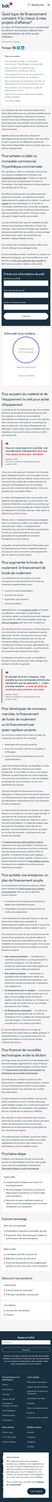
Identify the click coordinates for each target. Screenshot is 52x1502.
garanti (5, 203)
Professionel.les (8, 1415)
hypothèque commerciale (14, 178)
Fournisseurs (7, 1420)
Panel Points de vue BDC (37, 1418)
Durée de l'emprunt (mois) (15, 302)
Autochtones (7, 1389)
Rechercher (37, 4)
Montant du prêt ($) (12, 278)
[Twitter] (18, 47)
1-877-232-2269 (9, 1437)
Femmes (5, 1394)
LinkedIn (30, 1432)
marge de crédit (29, 610)
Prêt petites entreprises (37, 1382)
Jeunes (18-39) (8, 1399)
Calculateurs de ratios (36, 1398)
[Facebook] (14, 47)
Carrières (31, 1413)
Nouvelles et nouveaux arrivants (10, 1404)
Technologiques (8, 1411)
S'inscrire (26, 1350)
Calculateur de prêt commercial (21, 1254)
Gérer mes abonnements (37, 1408)
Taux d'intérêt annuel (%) (14, 290)
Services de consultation (18, 1310)
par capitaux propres (39, 861)
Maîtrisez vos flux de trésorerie (21, 1258)
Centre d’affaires (9, 1442)
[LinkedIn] (22, 47)
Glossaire (31, 1403)
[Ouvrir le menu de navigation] (48, 4)
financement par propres (24, 842)
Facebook (31, 1437)
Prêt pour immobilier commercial (22, 1294)
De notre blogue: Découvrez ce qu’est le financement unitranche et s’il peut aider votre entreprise (25, 1192)
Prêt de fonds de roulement (19, 1290)
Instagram (31, 1442)
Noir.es (5, 1385)
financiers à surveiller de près (26, 1231)
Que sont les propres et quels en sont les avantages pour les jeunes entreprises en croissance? (26, 1203)
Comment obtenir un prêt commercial (20, 1168)
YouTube (30, 1447)
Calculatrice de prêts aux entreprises (37, 1392)
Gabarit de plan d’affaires (37, 1387)
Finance (10, 1314)
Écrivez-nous (7, 1432)
